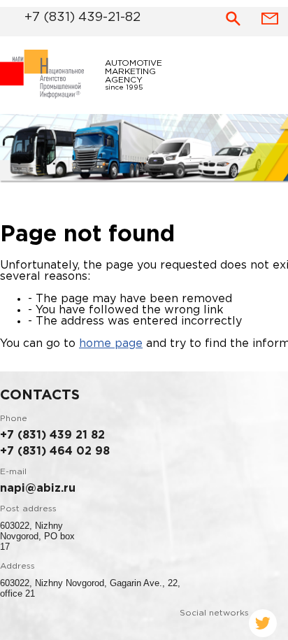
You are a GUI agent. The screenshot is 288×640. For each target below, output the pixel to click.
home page (111, 348)
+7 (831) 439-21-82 (64, 16)
